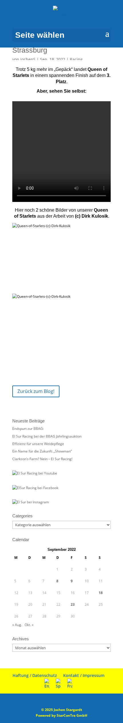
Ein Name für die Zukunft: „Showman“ (42, 451)
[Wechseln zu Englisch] (46, 684)
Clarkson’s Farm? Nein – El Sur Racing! (42, 458)
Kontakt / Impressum (83, 675)
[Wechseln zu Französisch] (69, 684)
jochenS (27, 59)
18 (101, 592)
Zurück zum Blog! (35, 391)
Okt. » (29, 624)
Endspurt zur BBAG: (28, 428)
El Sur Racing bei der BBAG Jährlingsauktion (47, 436)
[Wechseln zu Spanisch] (58, 684)
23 (73, 604)
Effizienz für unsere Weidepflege (38, 443)
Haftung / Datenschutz (35, 675)
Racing (76, 59)
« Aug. (17, 624)
